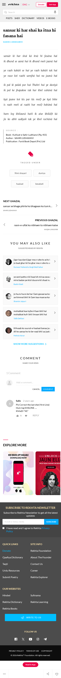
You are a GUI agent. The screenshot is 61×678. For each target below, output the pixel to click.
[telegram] (45, 639)
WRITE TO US (33, 617)
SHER (17, 18)
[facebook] (15, 639)
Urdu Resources (11, 570)
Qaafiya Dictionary (13, 557)
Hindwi (6, 595)
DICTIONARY (28, 18)
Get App (52, 4)
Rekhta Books (10, 608)
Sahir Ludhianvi (13, 42)
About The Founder (40, 557)
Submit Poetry (10, 577)
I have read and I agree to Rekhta (28, 530)
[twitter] (23, 639)
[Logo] (14, 4)
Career (34, 570)
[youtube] (30, 639)
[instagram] (37, 639)
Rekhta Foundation (40, 550)
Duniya (42, 173)
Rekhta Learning (39, 602)
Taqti (5, 564)
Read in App (30, 664)
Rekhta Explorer (39, 577)
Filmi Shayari (21, 173)
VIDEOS (40, 18)
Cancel (36, 389)
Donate (41, 4)
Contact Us (36, 564)
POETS (9, 18)
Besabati (39, 183)
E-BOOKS (50, 18)
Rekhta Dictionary (12, 602)
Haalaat (19, 183)
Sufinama (35, 595)
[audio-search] (55, 11)
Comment (48, 389)
